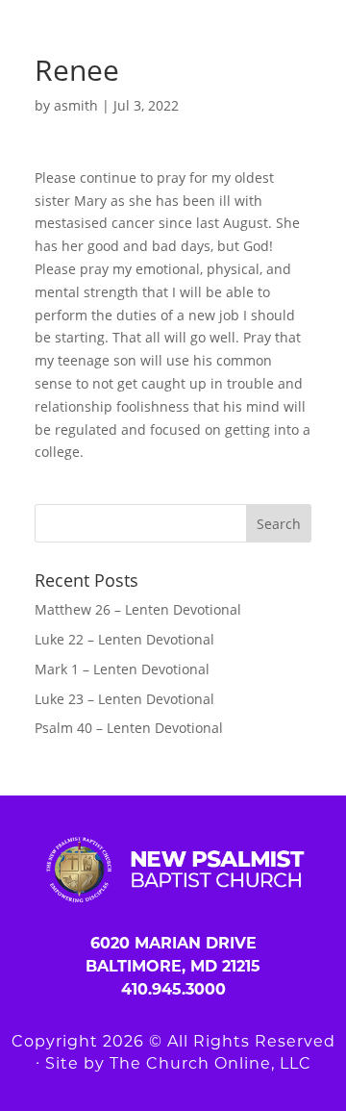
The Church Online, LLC (210, 1063)
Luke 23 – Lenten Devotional (124, 699)
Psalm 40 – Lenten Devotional (129, 728)
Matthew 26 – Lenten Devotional (138, 609)
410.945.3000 (173, 989)
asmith (76, 105)
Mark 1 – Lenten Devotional (122, 669)
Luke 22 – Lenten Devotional (124, 639)
